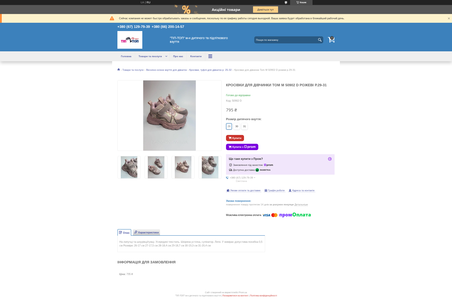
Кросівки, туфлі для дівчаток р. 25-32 (210, 69)
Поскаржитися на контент (235, 295)
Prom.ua (243, 292)
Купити (236, 138)
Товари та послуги (150, 56)
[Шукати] (319, 39)
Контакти (196, 56)
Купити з (237, 146)
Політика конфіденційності (263, 295)
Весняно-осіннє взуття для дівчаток (166, 69)
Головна (126, 56)
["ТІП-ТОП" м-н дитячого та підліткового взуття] (129, 40)
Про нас (178, 56)
